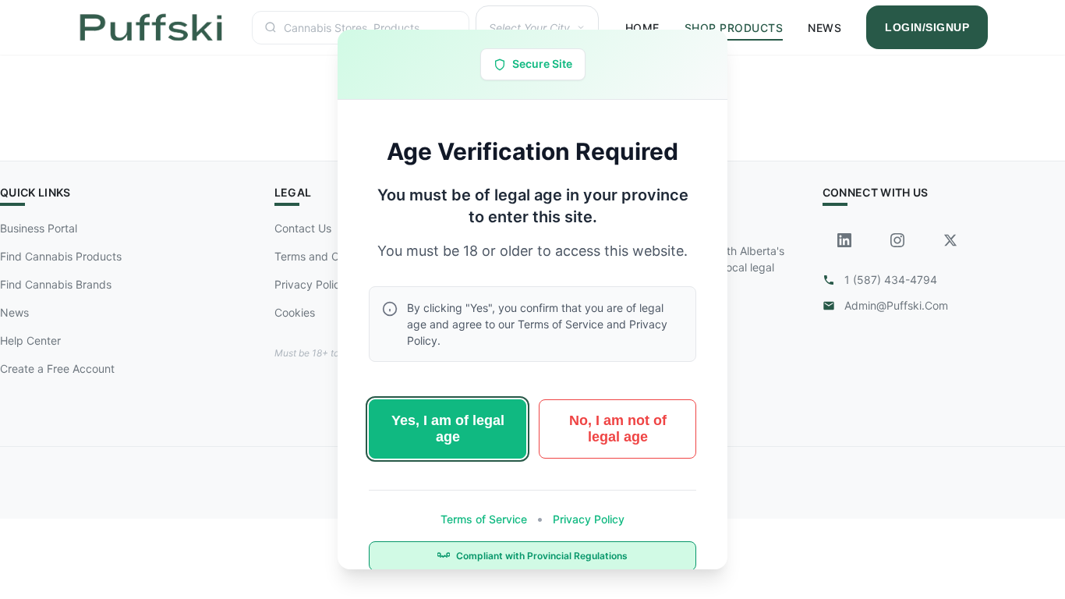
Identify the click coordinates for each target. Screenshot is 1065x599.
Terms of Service (485, 519)
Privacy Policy (587, 519)
